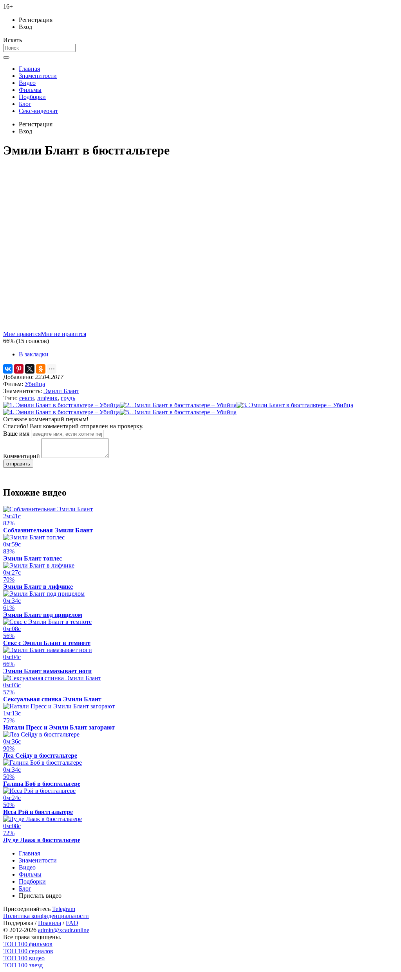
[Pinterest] (18, 369)
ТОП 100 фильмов (27, 944)
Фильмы (30, 89)
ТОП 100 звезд (23, 965)
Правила (49, 923)
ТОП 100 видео (24, 958)
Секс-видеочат (38, 111)
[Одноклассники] (40, 369)
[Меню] (6, 57)
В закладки (34, 354)
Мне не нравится (63, 334)
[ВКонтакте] (8, 369)
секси (26, 398)
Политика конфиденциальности (46, 916)
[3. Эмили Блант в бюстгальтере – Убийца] (295, 405)
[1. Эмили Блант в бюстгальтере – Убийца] (61, 405)
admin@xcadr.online (63, 930)
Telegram (63, 909)
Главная (29, 68)
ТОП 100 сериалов (28, 951)
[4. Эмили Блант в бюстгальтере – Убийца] (61, 412)
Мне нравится (22, 334)
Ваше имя (16, 433)
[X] (29, 369)
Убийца (35, 384)
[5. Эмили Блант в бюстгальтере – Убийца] (178, 412)
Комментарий (21, 456)
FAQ (72, 923)
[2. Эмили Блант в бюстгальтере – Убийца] (178, 405)
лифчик (47, 398)
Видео (27, 82)
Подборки (32, 96)
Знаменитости (38, 75)
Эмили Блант (61, 391)
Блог (25, 104)
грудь (68, 398)
